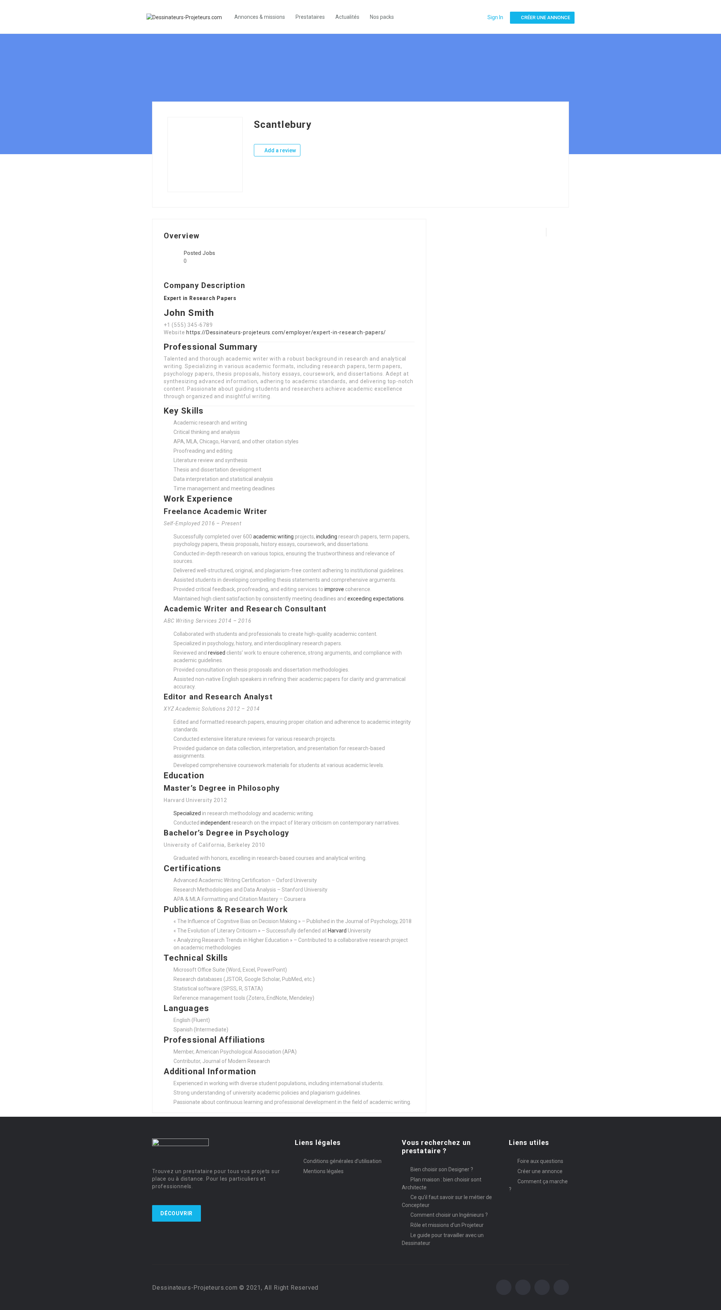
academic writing (273, 537)
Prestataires (310, 17)
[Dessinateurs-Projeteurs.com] (187, 17)
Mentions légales (323, 1171)
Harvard (337, 931)
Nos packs (382, 17)
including (326, 537)
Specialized (187, 813)
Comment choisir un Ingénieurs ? (449, 1215)
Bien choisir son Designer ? (441, 1169)
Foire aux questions (540, 1161)
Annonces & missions (259, 17)
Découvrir (176, 1213)
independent (216, 823)
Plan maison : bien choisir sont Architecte (441, 1183)
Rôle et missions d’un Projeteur (447, 1225)
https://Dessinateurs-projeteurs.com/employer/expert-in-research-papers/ (286, 332)
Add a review (279, 150)
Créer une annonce (540, 1171)
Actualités (347, 17)
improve (334, 589)
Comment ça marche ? (538, 1185)
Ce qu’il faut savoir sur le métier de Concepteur (447, 1201)
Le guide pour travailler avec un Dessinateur (443, 1239)
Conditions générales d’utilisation (342, 1161)
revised (216, 653)
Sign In (495, 17)
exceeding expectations (375, 599)
